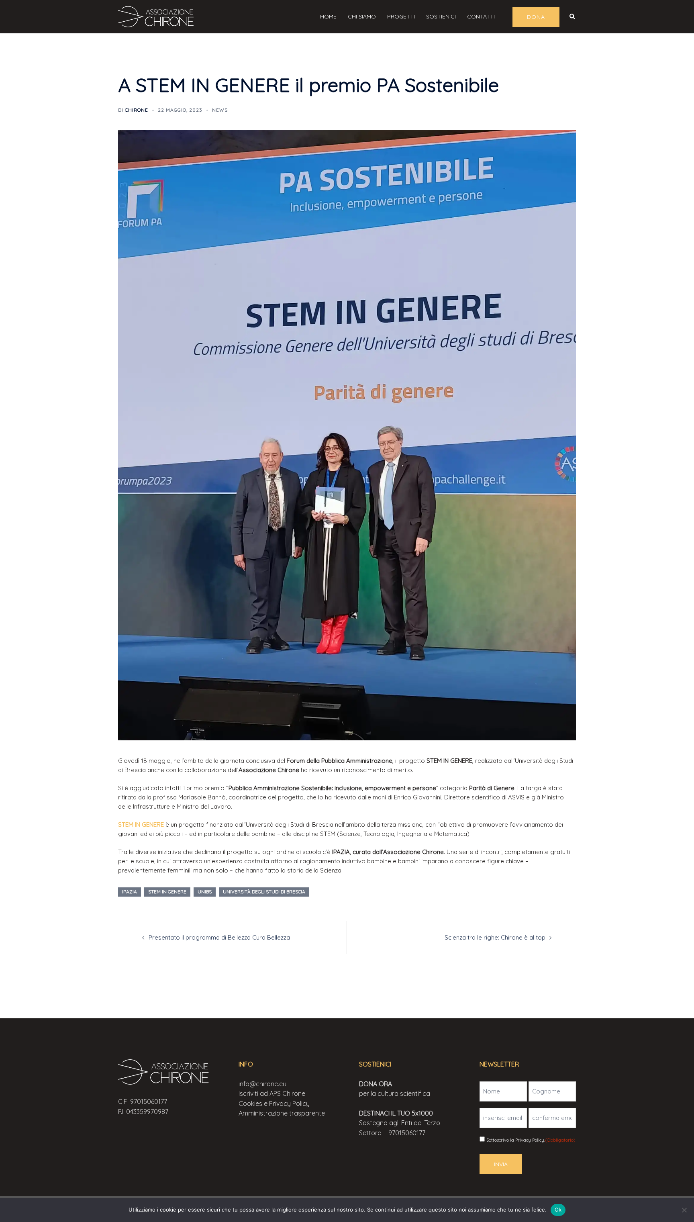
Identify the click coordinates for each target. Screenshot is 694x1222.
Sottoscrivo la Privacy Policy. (530, 1140)
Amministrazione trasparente (282, 1113)
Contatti (481, 16)
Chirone (136, 110)
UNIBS (205, 892)
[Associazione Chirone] (158, 16)
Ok (558, 1209)
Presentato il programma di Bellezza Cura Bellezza (219, 937)
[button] (572, 16)
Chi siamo (362, 16)
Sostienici (441, 16)
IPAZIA (129, 892)
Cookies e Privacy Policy (274, 1103)
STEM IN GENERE (141, 824)
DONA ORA (375, 1084)
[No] (684, 1210)
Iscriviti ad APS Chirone (272, 1093)
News (220, 110)
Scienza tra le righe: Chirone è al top (495, 937)
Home (328, 16)
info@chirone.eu (262, 1084)
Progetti (401, 16)
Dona (536, 16)
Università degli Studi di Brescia (264, 892)
